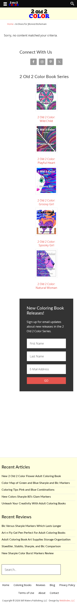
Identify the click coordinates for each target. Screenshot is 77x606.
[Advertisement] (46, 420)
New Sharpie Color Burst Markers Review (28, 553)
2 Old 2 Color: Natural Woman (46, 286)
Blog (52, 585)
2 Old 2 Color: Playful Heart (46, 161)
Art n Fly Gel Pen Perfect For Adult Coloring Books (33, 532)
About (41, 593)
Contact (54, 593)
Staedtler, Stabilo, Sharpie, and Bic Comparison (31, 546)
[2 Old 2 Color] (39, 16)
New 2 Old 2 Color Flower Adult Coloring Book (31, 476)
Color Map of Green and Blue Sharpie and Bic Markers (36, 483)
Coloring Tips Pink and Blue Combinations (28, 489)
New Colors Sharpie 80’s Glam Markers (26, 496)
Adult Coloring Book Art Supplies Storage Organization (36, 539)
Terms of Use (26, 593)
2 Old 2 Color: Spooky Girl (46, 243)
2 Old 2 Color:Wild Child (46, 119)
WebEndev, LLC (67, 600)
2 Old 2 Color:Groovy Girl (46, 202)
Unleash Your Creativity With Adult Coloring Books (34, 503)
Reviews (40, 585)
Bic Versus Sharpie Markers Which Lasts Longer (31, 526)
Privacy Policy (67, 585)
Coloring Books (23, 585)
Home (5, 585)
